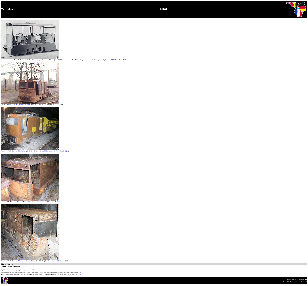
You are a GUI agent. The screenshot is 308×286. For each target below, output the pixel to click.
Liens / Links (7, 264)
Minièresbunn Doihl (49, 151)
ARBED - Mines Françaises (22, 104)
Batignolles (9, 104)
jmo (67, 151)
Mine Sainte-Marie (23, 261)
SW (112, 60)
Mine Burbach (22, 151)
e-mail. (53, 270)
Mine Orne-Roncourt (23, 201)
